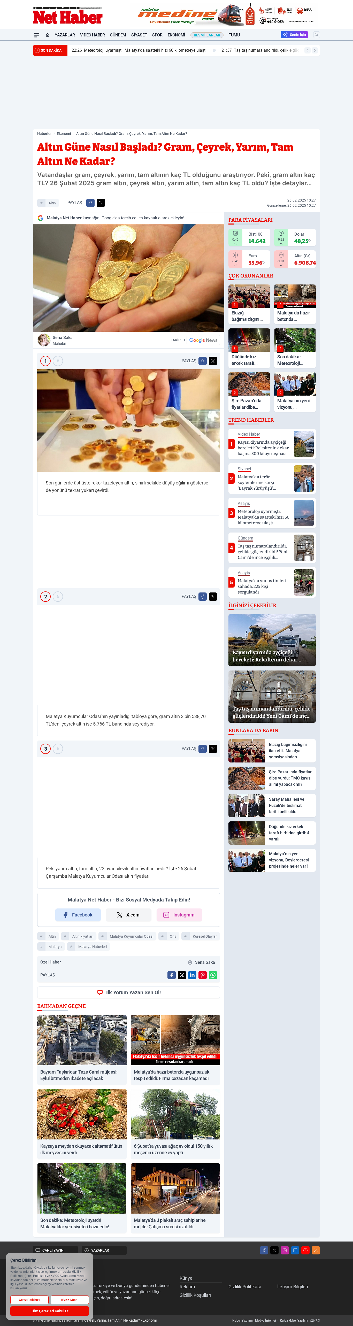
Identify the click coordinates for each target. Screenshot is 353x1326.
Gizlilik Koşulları (195, 1295)
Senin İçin (298, 35)
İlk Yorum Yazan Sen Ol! (133, 992)
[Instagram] (285, 1250)
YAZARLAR (100, 1250)
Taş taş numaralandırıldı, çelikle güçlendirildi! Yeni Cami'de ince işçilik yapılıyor (198, 50)
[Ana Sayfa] (47, 35)
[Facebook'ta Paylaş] (90, 203)
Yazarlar (65, 35)
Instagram (184, 915)
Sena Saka (63, 340)
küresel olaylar (205, 936)
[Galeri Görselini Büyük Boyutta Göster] (128, 420)
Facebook (82, 915)
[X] (274, 1250)
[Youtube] (305, 1250)
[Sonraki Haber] (315, 50)
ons (173, 936)
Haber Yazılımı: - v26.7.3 (276, 1320)
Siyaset (139, 35)
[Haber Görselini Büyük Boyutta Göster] (128, 278)
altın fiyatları (82, 936)
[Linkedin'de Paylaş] (192, 975)
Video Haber (92, 35)
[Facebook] (264, 1250)
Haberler (44, 134)
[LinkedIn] (295, 1250)
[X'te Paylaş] (101, 203)
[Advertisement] (176, 92)
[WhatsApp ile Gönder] (213, 975)
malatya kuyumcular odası (131, 936)
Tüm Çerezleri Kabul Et (49, 1311)
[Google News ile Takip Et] (203, 340)
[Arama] (316, 34)
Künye (186, 1278)
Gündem (118, 35)
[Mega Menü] (36, 35)
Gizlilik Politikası (244, 1286)
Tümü (234, 35)
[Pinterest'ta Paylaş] (202, 975)
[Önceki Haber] (307, 50)
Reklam (187, 1286)
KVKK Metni (69, 1300)
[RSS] (316, 1250)
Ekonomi (176, 35)
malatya (55, 947)
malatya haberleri (92, 947)
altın (52, 203)
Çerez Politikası (29, 1300)
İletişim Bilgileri (292, 1286)
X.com (133, 915)
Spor (157, 35)
